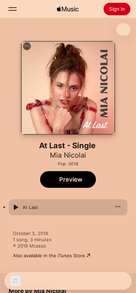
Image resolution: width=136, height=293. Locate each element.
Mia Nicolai (68, 155)
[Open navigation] (12, 9)
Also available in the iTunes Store (49, 255)
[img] (67, 9)
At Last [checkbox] (30, 207)
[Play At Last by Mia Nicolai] (16, 207)
